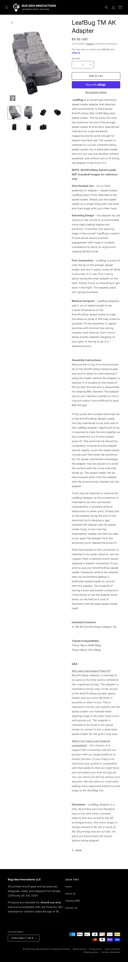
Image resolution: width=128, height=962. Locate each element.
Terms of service (112, 949)
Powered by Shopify (61, 949)
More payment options (96, 92)
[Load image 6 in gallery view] (28, 127)
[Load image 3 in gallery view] (43, 112)
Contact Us (71, 907)
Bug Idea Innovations (41, 949)
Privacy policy (95, 949)
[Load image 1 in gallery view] (14, 112)
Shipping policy (91, 952)
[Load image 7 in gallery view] (43, 127)
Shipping (90, 44)
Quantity (76, 58)
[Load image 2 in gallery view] (28, 112)
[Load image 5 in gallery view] (14, 127)
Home (68, 886)
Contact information (110, 952)
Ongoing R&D (72, 900)
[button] (6, 7)
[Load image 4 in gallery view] (57, 112)
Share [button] (78, 850)
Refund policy (79, 949)
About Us (70, 893)
